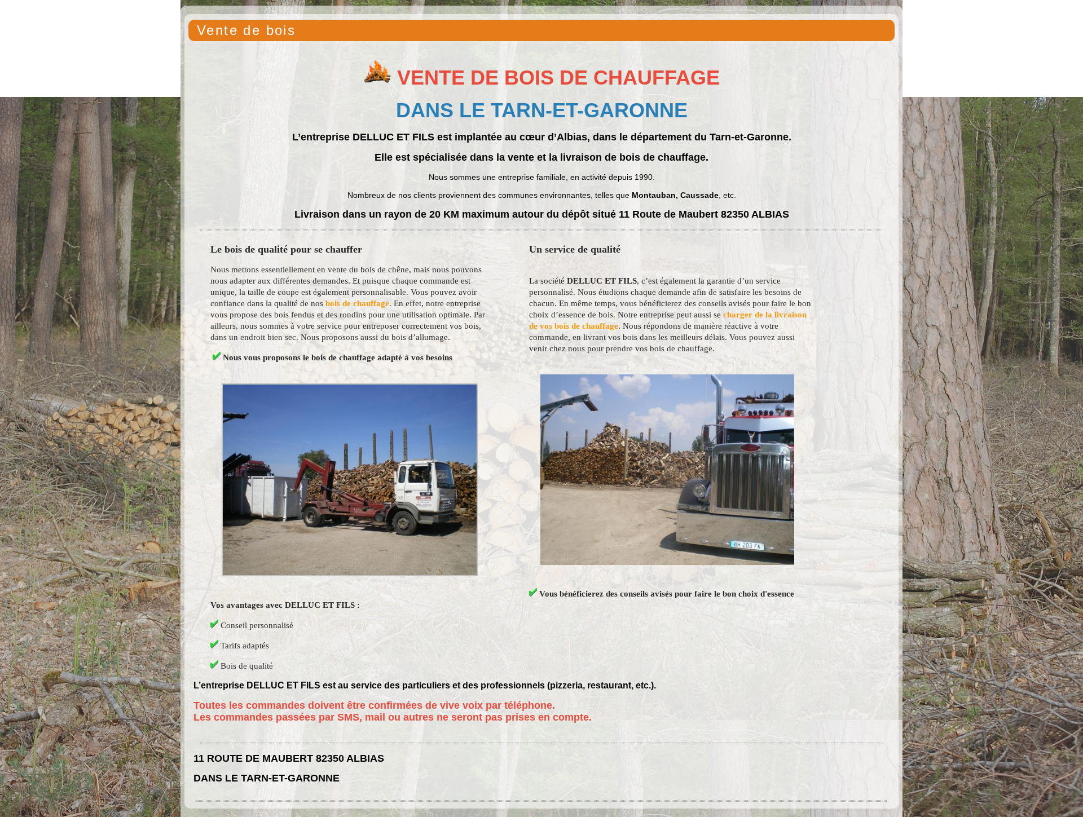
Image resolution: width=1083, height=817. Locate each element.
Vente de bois (246, 30)
